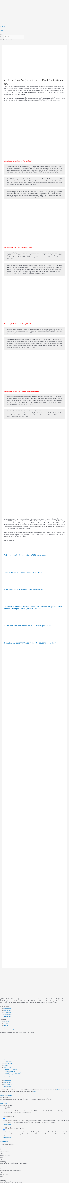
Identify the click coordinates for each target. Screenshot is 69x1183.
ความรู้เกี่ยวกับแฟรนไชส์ (11, 1069)
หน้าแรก (2, 30)
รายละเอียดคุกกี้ (7, 1124)
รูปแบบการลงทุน (7, 1061)
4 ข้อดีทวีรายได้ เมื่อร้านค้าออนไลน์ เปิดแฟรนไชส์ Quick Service (28, 626)
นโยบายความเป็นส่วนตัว (62, 1089)
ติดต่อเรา (2, 26)
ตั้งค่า (34, 1091)
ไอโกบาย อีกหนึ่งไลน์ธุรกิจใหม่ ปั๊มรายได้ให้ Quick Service (26, 555)
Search (2, 37)
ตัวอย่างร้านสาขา (7, 1063)
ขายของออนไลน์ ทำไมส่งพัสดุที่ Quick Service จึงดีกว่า (24, 589)
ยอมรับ (10, 1095)
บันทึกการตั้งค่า (4, 1141)
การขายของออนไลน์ (10, 1071)
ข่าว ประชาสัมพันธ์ (8, 1075)
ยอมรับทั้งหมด (3, 1103)
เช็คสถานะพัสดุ (7, 1077)
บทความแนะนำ (7, 1067)
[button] (34, 34)
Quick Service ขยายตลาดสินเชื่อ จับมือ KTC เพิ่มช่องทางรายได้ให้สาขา (30, 643)
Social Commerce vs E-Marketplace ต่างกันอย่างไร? (24, 572)
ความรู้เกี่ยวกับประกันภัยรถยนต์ (13, 1073)
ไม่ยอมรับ (5, 1095)
